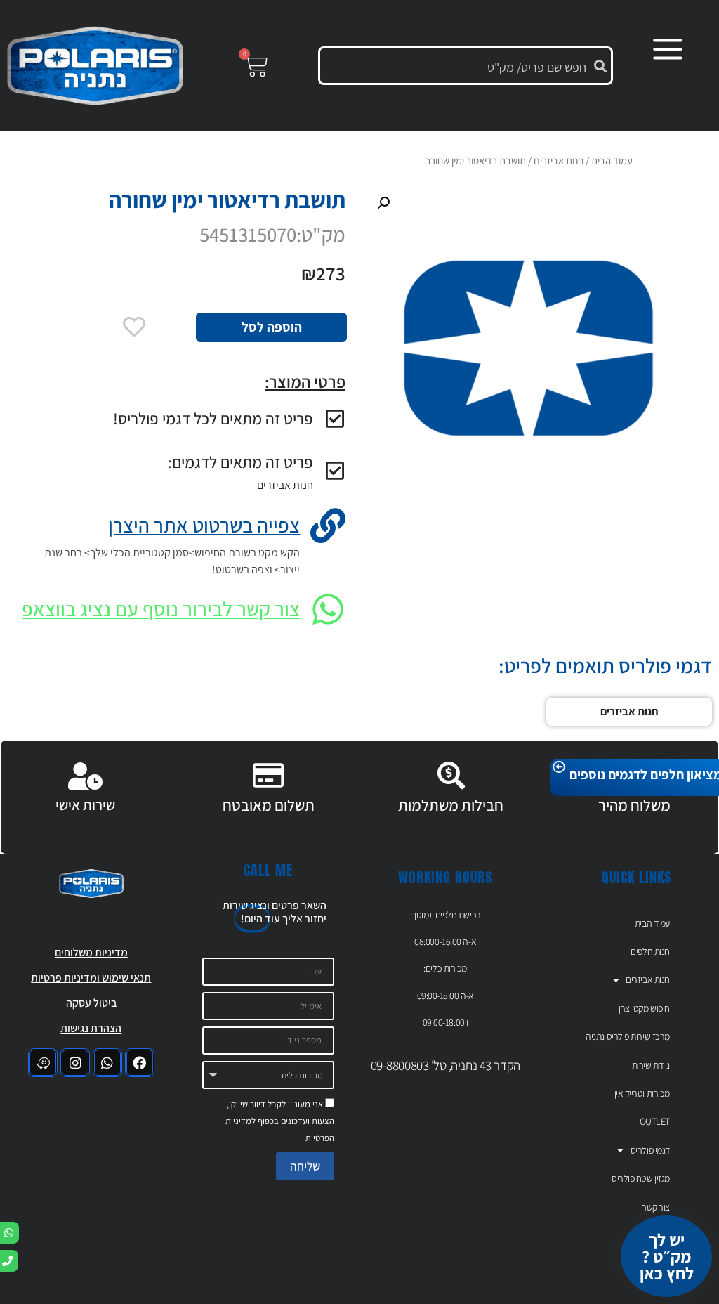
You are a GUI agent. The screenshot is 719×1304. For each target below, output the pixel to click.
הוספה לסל (272, 327)
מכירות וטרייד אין (642, 1093)
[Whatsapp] (107, 1063)
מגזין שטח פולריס (641, 1178)
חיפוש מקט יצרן (644, 1008)
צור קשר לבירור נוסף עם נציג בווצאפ (161, 609)
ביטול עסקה (91, 1003)
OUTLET (655, 1121)
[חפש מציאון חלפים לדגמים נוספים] (559, 767)
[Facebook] (139, 1063)
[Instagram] (75, 1063)
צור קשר (656, 1207)
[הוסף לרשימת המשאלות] (134, 326)
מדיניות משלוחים (91, 952)
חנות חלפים (650, 951)
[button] (383, 203)
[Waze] (43, 1063)
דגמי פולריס (650, 1150)
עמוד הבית (612, 160)
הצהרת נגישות (90, 1028)
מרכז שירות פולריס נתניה (628, 1036)
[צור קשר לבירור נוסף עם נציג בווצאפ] (327, 609)
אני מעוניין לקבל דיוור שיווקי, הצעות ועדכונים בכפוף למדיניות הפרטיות (279, 1121)
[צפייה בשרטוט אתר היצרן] (327, 525)
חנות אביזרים (285, 485)
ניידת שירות (651, 1065)
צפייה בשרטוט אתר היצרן (204, 525)
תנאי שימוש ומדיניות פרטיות (91, 977)
